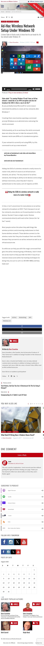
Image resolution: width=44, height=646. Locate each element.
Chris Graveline (27, 613)
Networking (22, 317)
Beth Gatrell (4, 632)
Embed (25, 93)
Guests (16, 21)
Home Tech (15, 431)
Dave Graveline (7, 438)
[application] (22, 89)
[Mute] (34, 89)
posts (14, 340)
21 (29, 583)
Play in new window (15, 93)
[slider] (38, 89)
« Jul (2, 597)
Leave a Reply (22, 455)
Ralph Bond (26, 632)
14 (29, 578)
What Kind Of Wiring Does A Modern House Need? (18, 435)
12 (19, 578)
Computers (10, 21)
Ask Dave (4, 21)
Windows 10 (6, 321)
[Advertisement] (22, 80)
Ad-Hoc (14, 317)
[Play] (5, 89)
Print (41, 17)
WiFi (30, 317)
